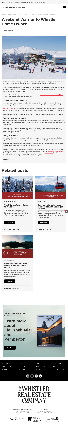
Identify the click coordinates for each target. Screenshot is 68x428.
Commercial (6, 366)
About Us (22, 366)
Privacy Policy (58, 369)
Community (12, 15)
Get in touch (41, 369)
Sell (20, 363)
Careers (22, 369)
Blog (37, 363)
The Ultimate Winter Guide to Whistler (16, 206)
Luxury (4, 369)
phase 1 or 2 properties (56, 151)
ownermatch (49, 153)
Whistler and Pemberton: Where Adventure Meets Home (15, 265)
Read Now (10, 222)
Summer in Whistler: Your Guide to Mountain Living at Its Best (50, 207)
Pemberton (57, 363)
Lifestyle (15, 229)
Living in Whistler (8, 108)
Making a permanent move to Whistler (51, 95)
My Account (40, 366)
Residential (6, 363)
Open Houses (58, 366)
